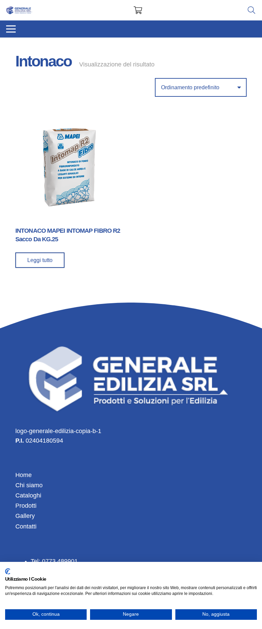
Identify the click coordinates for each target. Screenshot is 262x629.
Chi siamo (29, 485)
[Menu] (11, 28)
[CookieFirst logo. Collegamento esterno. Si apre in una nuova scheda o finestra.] (7, 571)
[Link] (19, 10)
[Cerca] (251, 10)
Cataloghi (28, 495)
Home (23, 475)
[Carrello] (138, 10)
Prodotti (26, 505)
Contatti (26, 526)
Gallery (25, 515)
